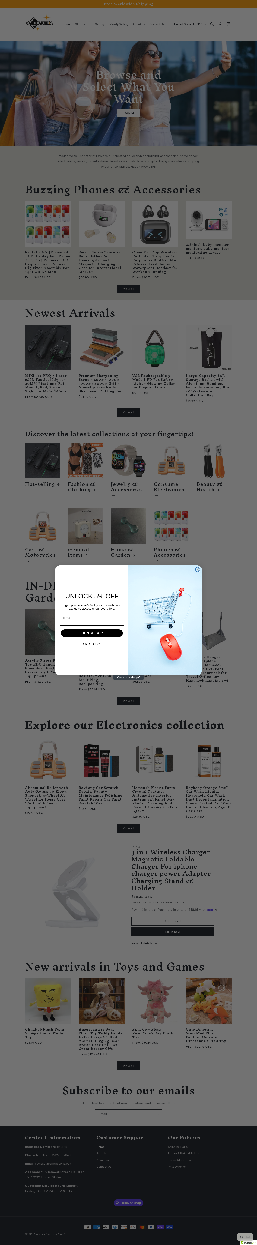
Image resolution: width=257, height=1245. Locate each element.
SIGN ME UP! (92, 633)
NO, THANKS (92, 644)
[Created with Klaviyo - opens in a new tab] (128, 677)
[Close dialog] (197, 569)
